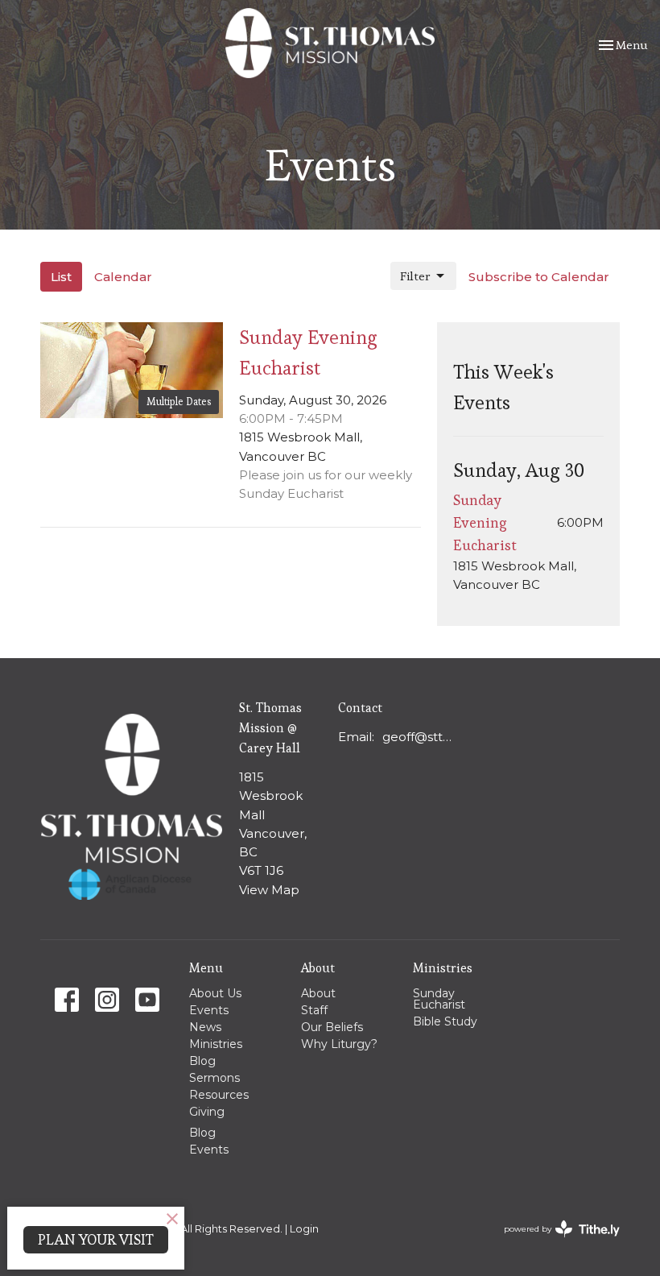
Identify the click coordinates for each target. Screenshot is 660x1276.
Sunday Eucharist (439, 999)
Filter (415, 276)
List (61, 276)
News (205, 1027)
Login (304, 1229)
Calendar (123, 276)
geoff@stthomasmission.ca (418, 736)
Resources (219, 1095)
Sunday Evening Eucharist (485, 522)
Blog (202, 1061)
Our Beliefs (332, 1027)
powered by (554, 1243)
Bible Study (445, 1021)
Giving (207, 1111)
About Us (215, 993)
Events (209, 1010)
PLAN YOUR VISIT (96, 1239)
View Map (269, 889)
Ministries (215, 1044)
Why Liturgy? (339, 1044)
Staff (314, 1010)
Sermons (214, 1078)
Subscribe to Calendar (538, 276)
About (318, 993)
